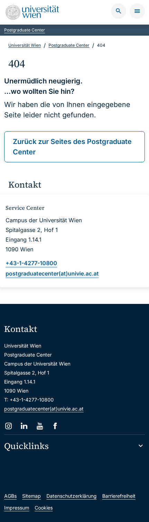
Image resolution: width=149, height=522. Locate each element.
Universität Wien (24, 45)
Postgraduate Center (24, 30)
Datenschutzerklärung (71, 496)
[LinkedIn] (24, 425)
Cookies (44, 508)
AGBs (10, 496)
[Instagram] (8, 425)
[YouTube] (40, 425)
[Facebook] (55, 425)
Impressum (16, 508)
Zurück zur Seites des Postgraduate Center (72, 146)
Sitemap (31, 496)
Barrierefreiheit (118, 496)
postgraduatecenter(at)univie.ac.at (44, 409)
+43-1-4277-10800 (31, 263)
